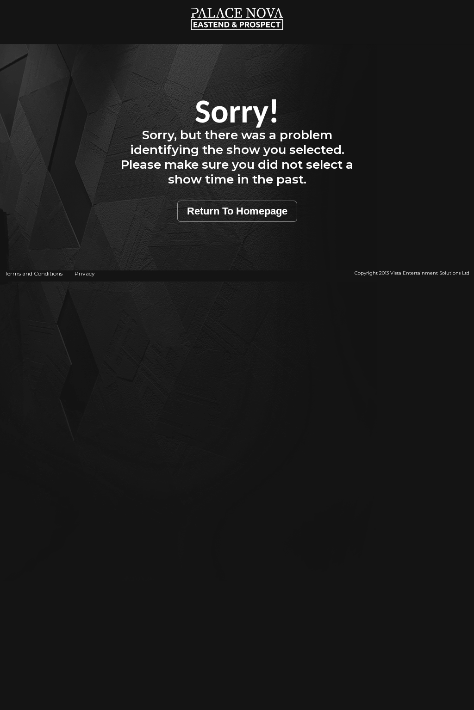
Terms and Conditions (33, 273)
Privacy (85, 273)
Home (237, 5)
